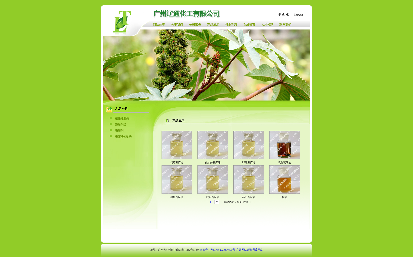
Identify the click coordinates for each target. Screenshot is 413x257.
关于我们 (177, 24)
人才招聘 (267, 24)
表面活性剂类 (123, 136)
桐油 (284, 197)
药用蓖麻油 (248, 197)
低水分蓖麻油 (212, 162)
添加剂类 (120, 124)
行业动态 (231, 24)
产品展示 (213, 24)
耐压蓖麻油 (176, 197)
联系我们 (285, 24)
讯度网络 (258, 249)
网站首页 (159, 24)
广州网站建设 (244, 249)
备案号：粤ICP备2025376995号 (217, 249)
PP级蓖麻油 (248, 162)
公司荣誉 (195, 24)
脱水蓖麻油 (212, 197)
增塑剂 (119, 130)
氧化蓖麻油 (284, 162)
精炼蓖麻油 (176, 162)
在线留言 (249, 24)
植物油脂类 (122, 118)
